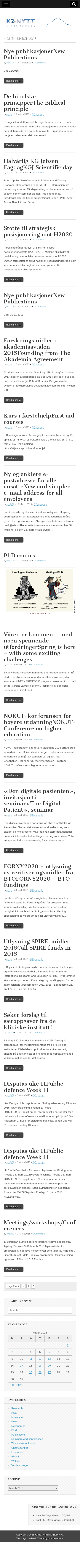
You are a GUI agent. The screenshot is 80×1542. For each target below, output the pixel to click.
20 (49, 1365)
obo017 (10, 62)
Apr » (20, 1384)
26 (40, 1372)
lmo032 (10, 504)
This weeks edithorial (23, 1443)
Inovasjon (17, 1417)
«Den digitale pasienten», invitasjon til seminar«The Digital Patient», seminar (40, 800)
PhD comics (19, 555)
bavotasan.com (55, 1538)
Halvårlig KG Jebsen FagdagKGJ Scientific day (38, 164)
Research (17, 1408)
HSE (14, 1412)
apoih (9, 114)
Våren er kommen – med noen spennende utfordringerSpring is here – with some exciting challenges (40, 647)
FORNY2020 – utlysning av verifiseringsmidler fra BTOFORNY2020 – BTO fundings (38, 875)
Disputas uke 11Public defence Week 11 (33, 1086)
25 (30, 1372)
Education (17, 1452)
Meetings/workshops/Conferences (40, 1225)
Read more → (13, 80)
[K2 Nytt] (40, 18)
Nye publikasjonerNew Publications (34, 54)
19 (40, 1365)
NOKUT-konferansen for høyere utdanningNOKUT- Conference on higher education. (40, 725)
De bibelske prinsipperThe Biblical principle (34, 102)
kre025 (10, 1032)
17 (21, 1365)
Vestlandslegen (20, 1465)
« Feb (11, 1384)
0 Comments (40, 62)
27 (49, 1372)
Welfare (15, 1460)
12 (40, 1358)
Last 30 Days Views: (48, 1515)
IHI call (15, 1456)
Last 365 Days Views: (49, 1519)
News (14, 1421)
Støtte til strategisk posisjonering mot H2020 (38, 231)
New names (18, 1425)
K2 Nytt (38, 1534)
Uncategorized (19, 1447)
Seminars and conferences (27, 1438)
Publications (18, 1434)
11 (30, 1358)
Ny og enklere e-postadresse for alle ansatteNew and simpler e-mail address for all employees (37, 486)
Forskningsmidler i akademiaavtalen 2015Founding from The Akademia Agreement (37, 350)
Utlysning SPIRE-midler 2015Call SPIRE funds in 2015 (37, 947)
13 (49, 1358)
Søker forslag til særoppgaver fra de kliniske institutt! (30, 1021)
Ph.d (14, 1430)
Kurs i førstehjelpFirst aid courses (39, 418)
